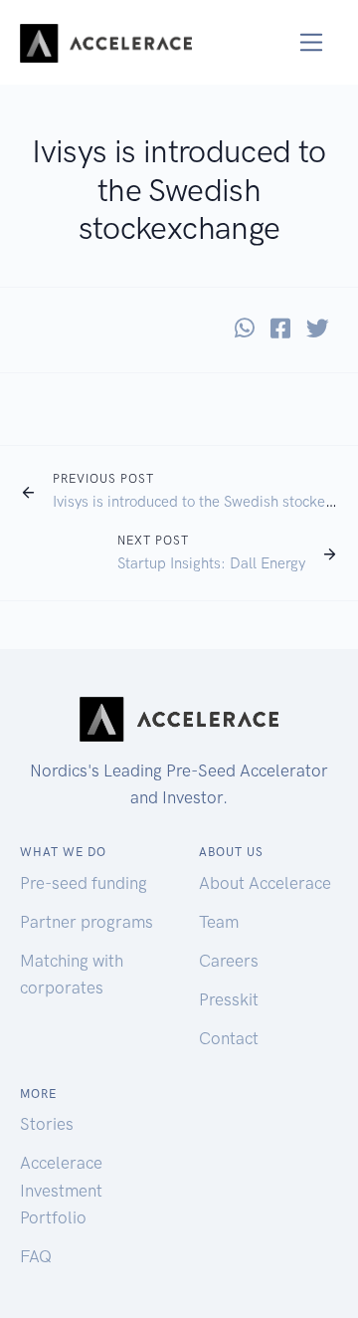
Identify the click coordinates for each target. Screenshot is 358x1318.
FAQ (36, 1256)
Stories (47, 1124)
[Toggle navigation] (311, 42)
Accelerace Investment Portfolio (61, 1189)
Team (219, 922)
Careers (229, 961)
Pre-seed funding (83, 883)
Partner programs (86, 922)
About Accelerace (265, 883)
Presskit (229, 999)
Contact (229, 1038)
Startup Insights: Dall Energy (211, 563)
